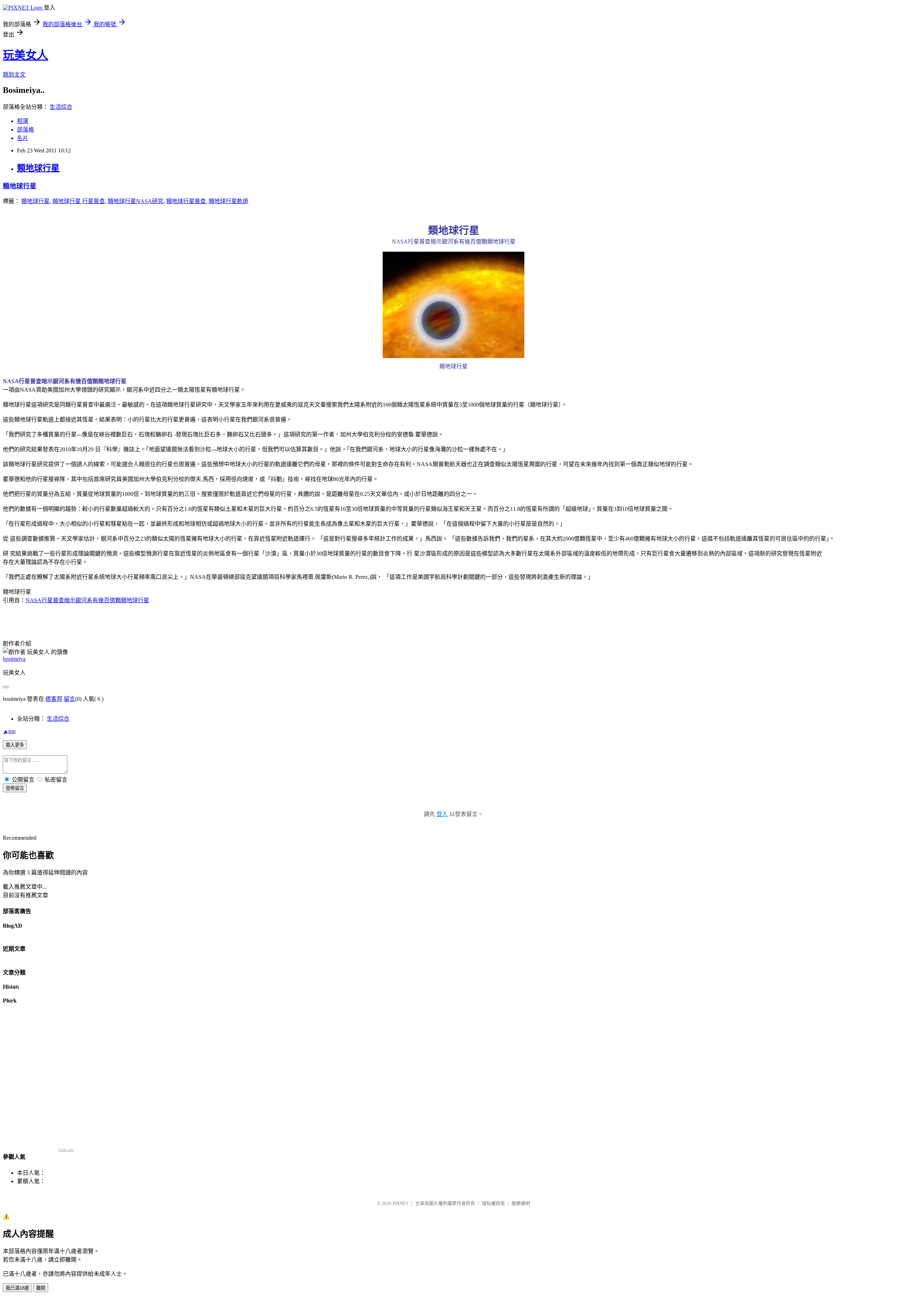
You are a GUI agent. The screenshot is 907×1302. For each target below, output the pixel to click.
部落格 (25, 130)
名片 (22, 138)
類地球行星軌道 (228, 201)
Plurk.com (65, 1150)
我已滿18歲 (17, 1288)
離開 (40, 1288)
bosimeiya (14, 659)
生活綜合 (61, 107)
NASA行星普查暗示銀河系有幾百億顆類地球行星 (87, 600)
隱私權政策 (493, 1203)
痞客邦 (53, 699)
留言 (69, 699)
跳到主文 (14, 75)
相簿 (22, 121)
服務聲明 (521, 1203)
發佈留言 (15, 788)
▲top (9, 731)
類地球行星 (38, 168)
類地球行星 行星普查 (78, 201)
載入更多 (15, 745)
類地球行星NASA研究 (135, 201)
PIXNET (401, 1203)
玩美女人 (25, 55)
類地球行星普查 (186, 201)
